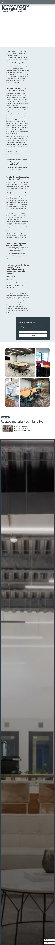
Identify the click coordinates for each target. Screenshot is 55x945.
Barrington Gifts (20, 63)
